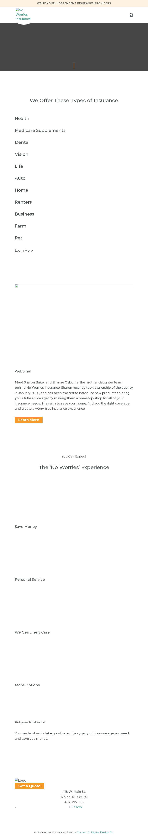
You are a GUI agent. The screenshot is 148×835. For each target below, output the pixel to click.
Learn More (24, 250)
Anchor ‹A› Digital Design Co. (95, 832)
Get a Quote (29, 786)
